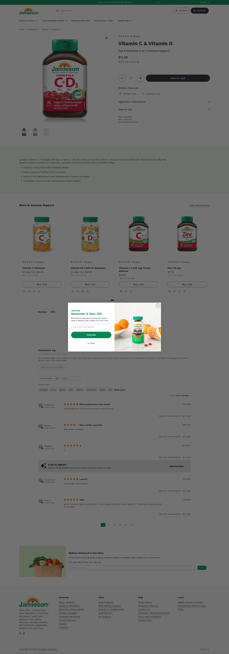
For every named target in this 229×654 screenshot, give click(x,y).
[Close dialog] (158, 306)
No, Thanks (91, 343)
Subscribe (91, 335)
